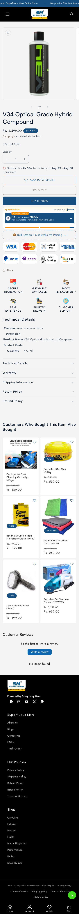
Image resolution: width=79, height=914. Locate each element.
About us (12, 722)
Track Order (14, 748)
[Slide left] (31, 107)
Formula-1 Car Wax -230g (55, 471)
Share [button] (9, 270)
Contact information (60, 891)
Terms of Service (17, 796)
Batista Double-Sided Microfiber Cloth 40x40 (20, 537)
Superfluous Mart (25, 885)
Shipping (8, 136)
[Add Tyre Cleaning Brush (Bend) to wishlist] (34, 564)
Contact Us (13, 735)
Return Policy (15, 789)
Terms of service (20, 891)
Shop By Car (14, 863)
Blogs (10, 729)
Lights (10, 837)
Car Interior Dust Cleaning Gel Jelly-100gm (17, 477)
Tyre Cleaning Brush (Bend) (18, 607)
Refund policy (41, 896)
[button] (7, 14)
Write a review (40, 652)
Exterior (12, 824)
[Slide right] (48, 107)
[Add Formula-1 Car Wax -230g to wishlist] (71, 441)
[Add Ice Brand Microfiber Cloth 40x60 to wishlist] (71, 500)
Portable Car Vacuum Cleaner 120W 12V (56, 601)
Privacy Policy (15, 770)
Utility (10, 856)
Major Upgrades (17, 843)
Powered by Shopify (44, 885)
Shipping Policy (16, 776)
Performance (15, 850)
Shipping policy (39, 891)
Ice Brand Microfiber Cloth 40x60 (56, 542)
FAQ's (10, 742)
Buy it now (39, 201)
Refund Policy (15, 783)
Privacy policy (64, 885)
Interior (11, 830)
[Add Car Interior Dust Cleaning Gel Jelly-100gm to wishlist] (34, 441)
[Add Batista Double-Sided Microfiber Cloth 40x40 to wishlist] (34, 500)
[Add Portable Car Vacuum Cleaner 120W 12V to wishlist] (71, 564)
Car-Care (12, 817)
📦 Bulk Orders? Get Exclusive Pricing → (39, 235)
